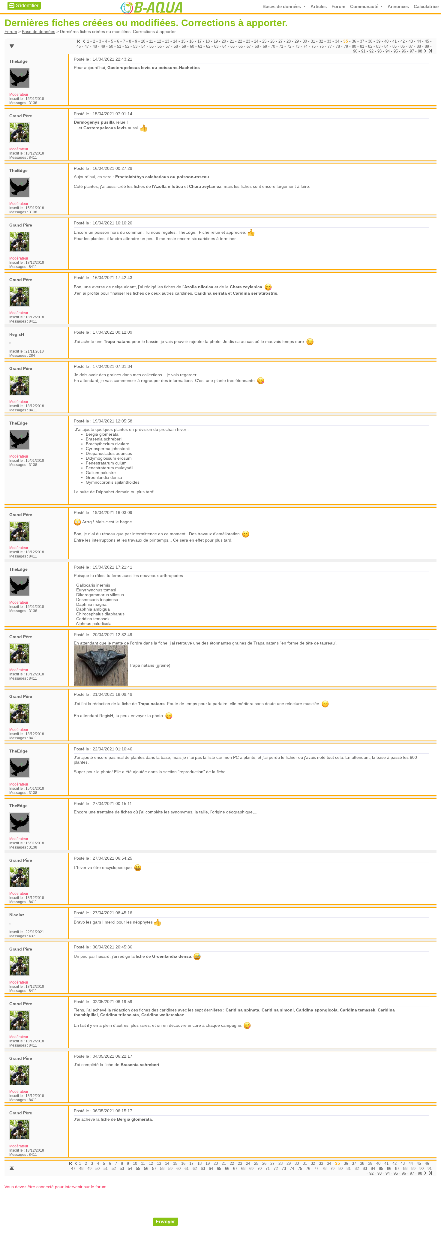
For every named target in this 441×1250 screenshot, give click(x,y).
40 (386, 41)
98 (420, 51)
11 (151, 41)
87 (411, 46)
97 (412, 51)
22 (240, 41)
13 (167, 41)
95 (396, 51)
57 (168, 46)
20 (224, 41)
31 (313, 41)
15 (183, 41)
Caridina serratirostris (255, 293)
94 (388, 51)
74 (305, 46)
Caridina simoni (278, 1010)
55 (151, 46)
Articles (318, 6)
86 (402, 46)
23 (248, 41)
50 (111, 46)
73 (297, 46)
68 (257, 46)
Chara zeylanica (205, 186)
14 (175, 41)
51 (119, 46)
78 (338, 46)
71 (281, 46)
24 (256, 41)
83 (378, 46)
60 (192, 46)
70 (273, 46)
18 (208, 41)
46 (78, 46)
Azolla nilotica (168, 186)
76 (322, 46)
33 (329, 41)
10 (143, 41)
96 (404, 51)
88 (419, 46)
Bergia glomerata (134, 1119)
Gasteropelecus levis (105, 127)
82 (370, 46)
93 (379, 51)
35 (345, 41)
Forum (338, 6)
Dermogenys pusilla (94, 122)
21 (232, 41)
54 (143, 46)
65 (232, 46)
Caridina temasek (357, 1010)
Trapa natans (117, 341)
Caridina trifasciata (119, 1014)
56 (160, 46)
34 (337, 41)
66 (240, 46)
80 (354, 46)
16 (191, 41)
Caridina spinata (242, 1010)
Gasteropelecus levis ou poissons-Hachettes (153, 67)
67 (249, 46)
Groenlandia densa (171, 956)
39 (378, 41)
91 (363, 51)
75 (313, 46)
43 (411, 41)
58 (176, 46)
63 (216, 46)
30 (305, 41)
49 (103, 46)
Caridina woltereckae (162, 1014)
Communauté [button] (365, 6)
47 (87, 46)
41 (394, 41)
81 (362, 46)
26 (272, 41)
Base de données (38, 31)
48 (95, 46)
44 (419, 41)
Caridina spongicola (317, 1010)
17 (199, 41)
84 (386, 46)
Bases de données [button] (282, 6)
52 (127, 46)
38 (370, 41)
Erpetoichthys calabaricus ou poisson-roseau (162, 176)
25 (264, 41)
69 (265, 46)
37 (362, 41)
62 (208, 46)
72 (289, 46)
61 (200, 46)
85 (394, 46)
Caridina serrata (210, 293)
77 (330, 46)
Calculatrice (426, 6)
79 (346, 46)
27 (280, 41)
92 (371, 51)
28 (288, 41)
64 (224, 46)
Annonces (398, 6)
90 (355, 51)
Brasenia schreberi (140, 1064)
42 (402, 41)
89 (427, 46)
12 (159, 41)
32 (321, 41)
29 (297, 41)
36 (354, 41)
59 (184, 46)
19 (216, 41)
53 (135, 46)
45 (427, 41)
